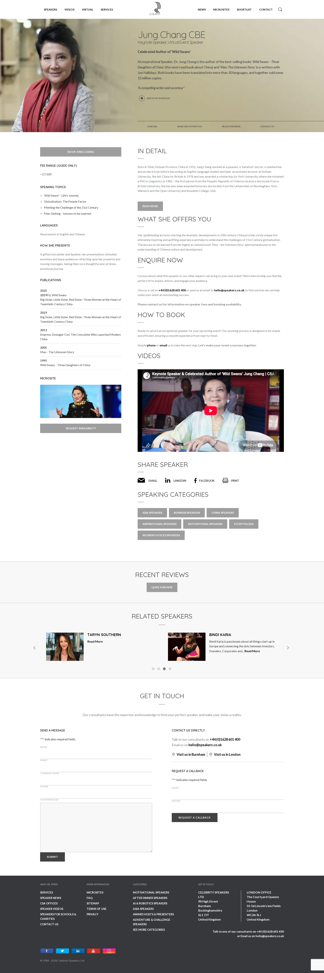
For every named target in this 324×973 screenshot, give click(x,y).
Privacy (92, 914)
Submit (52, 856)
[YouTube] (93, 951)
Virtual (87, 9)
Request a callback (194, 817)
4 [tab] (170, 669)
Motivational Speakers (205, 523)
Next (288, 648)
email (163, 345)
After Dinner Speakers (150, 898)
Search (280, 9)
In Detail (152, 126)
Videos (69, 9)
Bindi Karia (220, 634)
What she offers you (189, 126)
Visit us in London (227, 754)
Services (107, 9)
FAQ (89, 898)
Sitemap (93, 903)
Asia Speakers (152, 512)
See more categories (149, 929)
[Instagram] (109, 951)
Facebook (206, 480)
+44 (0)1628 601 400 (172, 290)
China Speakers (223, 512)
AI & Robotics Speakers (150, 903)
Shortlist (244, 9)
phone (151, 345)
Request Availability (81, 428)
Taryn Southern (104, 634)
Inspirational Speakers (159, 523)
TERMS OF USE (96, 908)
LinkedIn (179, 480)
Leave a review (162, 587)
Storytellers (244, 523)
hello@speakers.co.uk (229, 290)
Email (152, 480)
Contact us (267, 126)
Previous (34, 648)
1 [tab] (153, 669)
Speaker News (50, 898)
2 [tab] (159, 669)
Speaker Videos (51, 908)
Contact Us (49, 924)
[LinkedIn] (78, 951)
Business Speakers (187, 512)
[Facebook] (47, 951)
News (202, 9)
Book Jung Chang (81, 151)
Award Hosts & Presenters (153, 914)
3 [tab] (165, 669)
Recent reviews (231, 126)
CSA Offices (49, 903)
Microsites (221, 9)
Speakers (50, 9)
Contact (266, 9)
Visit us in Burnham (190, 754)
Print (235, 480)
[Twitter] (62, 951)
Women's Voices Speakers (161, 535)
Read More (150, 206)
